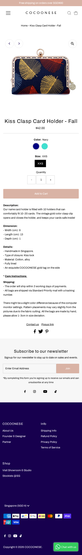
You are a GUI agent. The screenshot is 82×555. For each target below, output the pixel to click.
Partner (6, 442)
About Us (7, 430)
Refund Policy (49, 436)
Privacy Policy (49, 442)
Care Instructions (16, 276)
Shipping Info (48, 430)
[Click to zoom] (72, 43)
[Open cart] (76, 13)
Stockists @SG (11, 475)
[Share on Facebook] (35, 332)
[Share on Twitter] (41, 332)
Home (24, 25)
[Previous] (9, 43)
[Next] (18, 43)
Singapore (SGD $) (15, 505)
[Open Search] (69, 13)
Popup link (47, 324)
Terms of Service (50, 447)
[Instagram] (34, 391)
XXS (40, 163)
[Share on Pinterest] (46, 332)
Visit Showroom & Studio (16, 470)
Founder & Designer (14, 436)
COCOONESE (33, 547)
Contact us (32, 324)
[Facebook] (25, 391)
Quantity (41, 172)
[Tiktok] (56, 391)
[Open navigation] (12, 13)
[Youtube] (45, 391)
